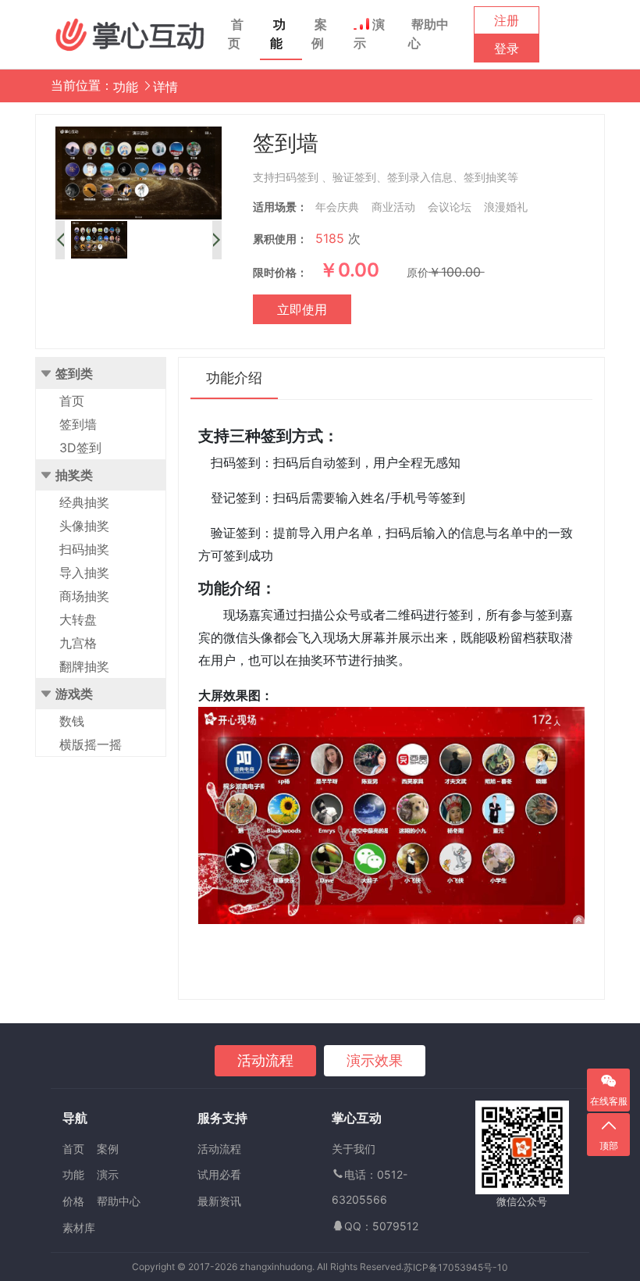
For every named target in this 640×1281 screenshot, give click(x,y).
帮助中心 (428, 33)
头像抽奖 (84, 525)
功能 (278, 33)
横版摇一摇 (90, 744)
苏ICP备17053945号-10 (456, 1267)
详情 (165, 87)
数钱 (71, 721)
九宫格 (78, 643)
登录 (506, 48)
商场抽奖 (84, 596)
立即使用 (302, 309)
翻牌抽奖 (84, 666)
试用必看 (219, 1174)
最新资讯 (219, 1201)
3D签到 (80, 447)
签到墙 (78, 424)
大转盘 (78, 619)
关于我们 (353, 1148)
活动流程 (265, 1060)
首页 (236, 33)
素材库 (78, 1227)
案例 (319, 33)
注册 (506, 20)
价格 (73, 1201)
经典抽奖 (84, 502)
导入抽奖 (84, 572)
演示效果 (375, 1060)
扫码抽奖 (84, 549)
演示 (369, 33)
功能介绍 (234, 377)
